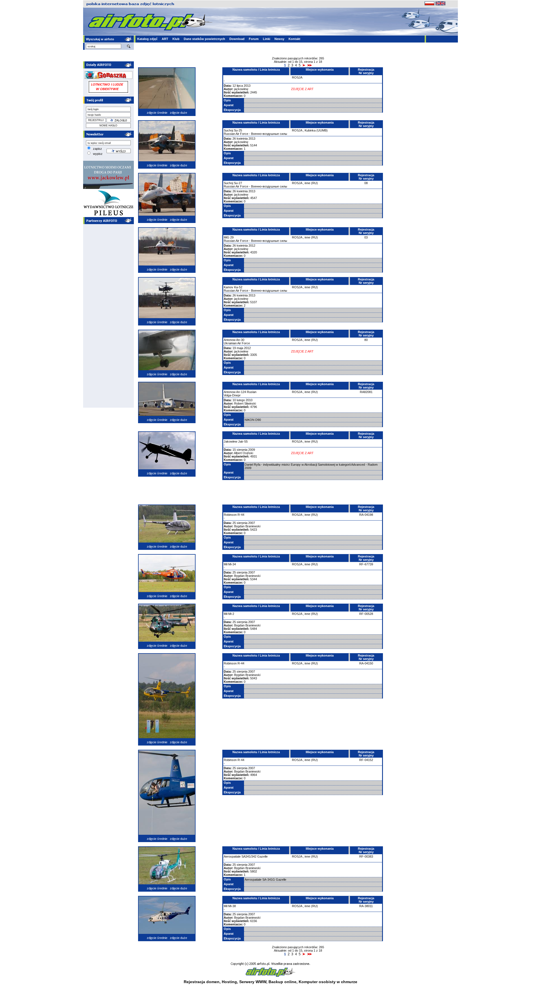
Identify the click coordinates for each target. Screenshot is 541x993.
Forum (254, 39)
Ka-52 (238, 287)
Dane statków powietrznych (204, 39)
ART (165, 39)
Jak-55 (243, 441)
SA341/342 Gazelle (254, 856)
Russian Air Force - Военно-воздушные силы (255, 133)
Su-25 (238, 130)
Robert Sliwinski (245, 403)
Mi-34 (232, 564)
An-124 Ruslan (246, 392)
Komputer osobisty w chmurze (328, 981)
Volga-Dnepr (232, 395)
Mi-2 (231, 613)
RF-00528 (366, 613)
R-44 (241, 514)
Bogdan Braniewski (247, 526)
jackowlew (241, 89)
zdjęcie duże (178, 112)
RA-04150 (366, 663)
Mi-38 (232, 906)
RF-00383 (366, 856)
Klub (175, 39)
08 (366, 183)
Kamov (228, 287)
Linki (266, 39)
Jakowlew (230, 441)
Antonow (230, 340)
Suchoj (228, 130)
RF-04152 (366, 760)
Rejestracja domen (201, 981)
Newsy (279, 39)
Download (237, 39)
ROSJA (297, 77)
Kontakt (294, 39)
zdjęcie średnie (157, 112)
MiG (226, 237)
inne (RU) (311, 183)
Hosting (229, 981)
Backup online (282, 981)
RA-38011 (366, 906)
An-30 (240, 340)
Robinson (230, 514)
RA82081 (366, 392)
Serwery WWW (252, 981)
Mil (225, 564)
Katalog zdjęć (147, 39)
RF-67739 (366, 564)
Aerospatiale (232, 856)
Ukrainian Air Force (237, 343)
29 (232, 237)
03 (366, 237)
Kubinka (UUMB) (316, 130)
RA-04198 (366, 514)
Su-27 (238, 183)
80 (366, 340)
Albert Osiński (243, 453)
